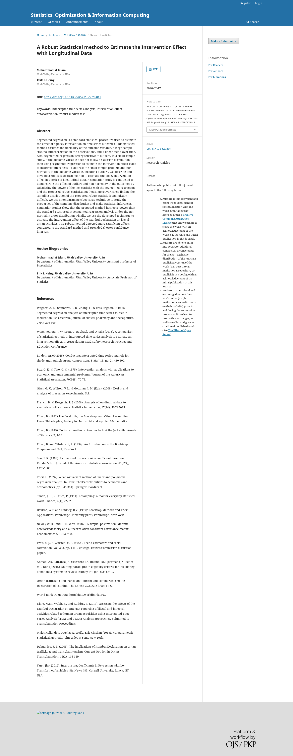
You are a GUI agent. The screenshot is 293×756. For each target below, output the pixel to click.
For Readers (215, 65)
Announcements (77, 22)
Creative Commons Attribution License (177, 218)
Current (36, 22)
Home (40, 35)
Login (258, 3)
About (98, 22)
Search (254, 22)
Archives (54, 22)
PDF (155, 69)
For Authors (215, 71)
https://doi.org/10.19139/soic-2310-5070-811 (72, 97)
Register (245, 3)
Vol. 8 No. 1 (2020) (75, 35)
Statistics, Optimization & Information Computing (90, 15)
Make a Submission (223, 41)
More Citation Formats (162, 129)
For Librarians (217, 77)
